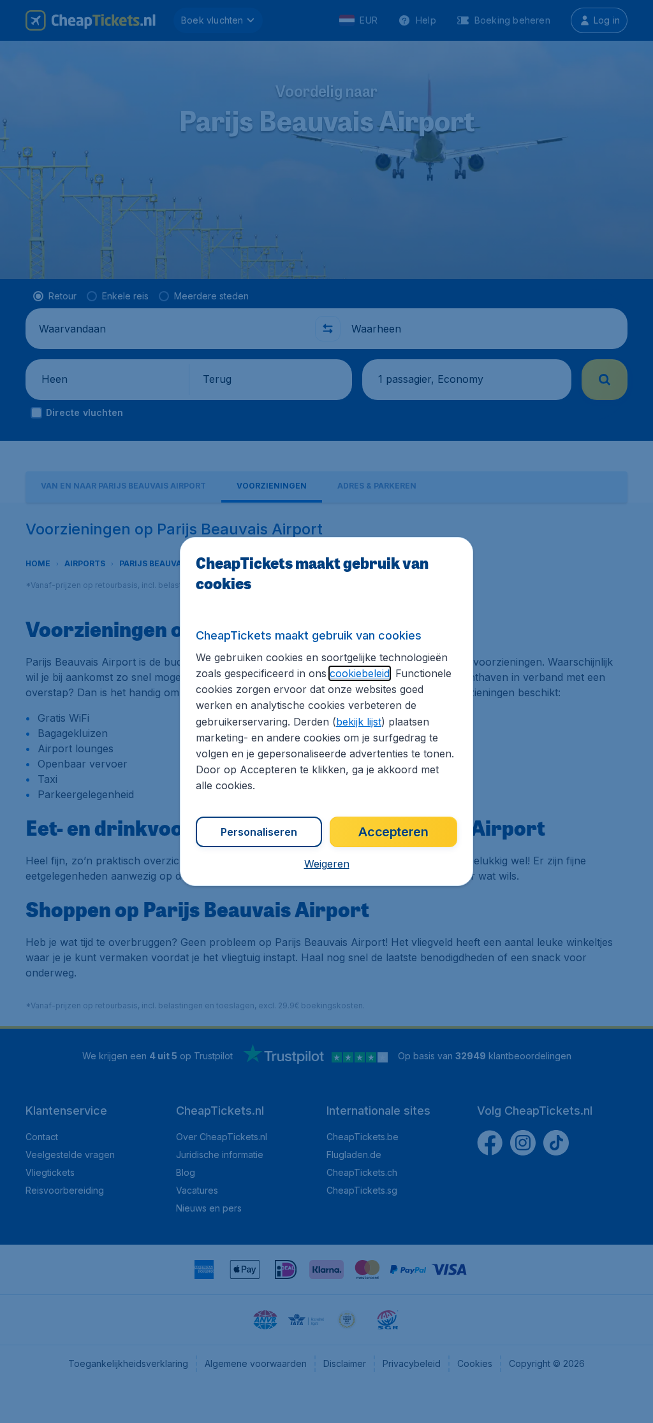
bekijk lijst (358, 721)
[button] (326, 863)
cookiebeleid (360, 673)
